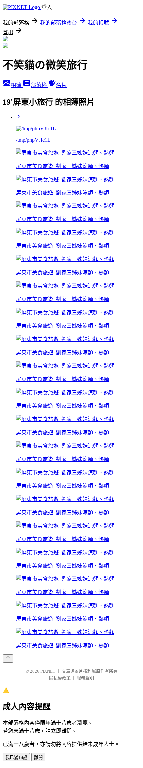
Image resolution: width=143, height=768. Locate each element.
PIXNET (47, 671)
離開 (38, 757)
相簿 (17, 85)
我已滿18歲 (16, 757)
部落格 (39, 85)
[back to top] (8, 658)
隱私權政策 (60, 677)
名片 (61, 85)
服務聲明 (85, 677)
